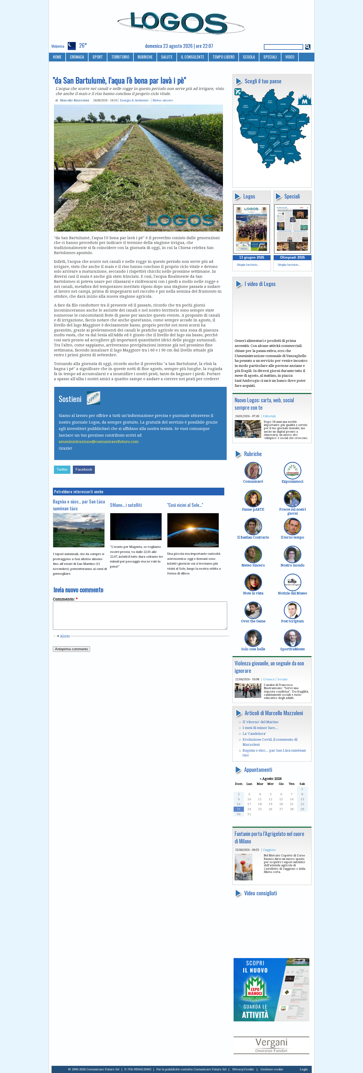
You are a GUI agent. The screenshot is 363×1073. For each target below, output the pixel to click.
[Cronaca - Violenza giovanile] (248, 697)
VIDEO (289, 57)
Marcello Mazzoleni (74, 100)
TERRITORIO (120, 57)
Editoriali (269, 416)
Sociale (282, 679)
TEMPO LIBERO (223, 57)
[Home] (181, 21)
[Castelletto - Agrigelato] (243, 879)
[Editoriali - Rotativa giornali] (248, 437)
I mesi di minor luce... (260, 728)
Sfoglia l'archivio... (248, 264)
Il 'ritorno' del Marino (260, 722)
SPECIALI (270, 57)
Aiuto (65, 636)
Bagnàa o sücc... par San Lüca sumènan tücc (79, 505)
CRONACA (77, 57)
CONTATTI (60, 65)
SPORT (97, 57)
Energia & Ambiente (134, 100)
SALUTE (166, 57)
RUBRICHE (145, 57)
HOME (57, 57)
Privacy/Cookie (243, 1069)
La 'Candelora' (254, 734)
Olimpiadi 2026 (292, 257)
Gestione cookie (271, 1069)
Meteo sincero (163, 100)
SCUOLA (249, 57)
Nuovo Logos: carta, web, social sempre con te (264, 403)
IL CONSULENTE (192, 57)
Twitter (62, 469)
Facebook (83, 469)
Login (304, 1069)
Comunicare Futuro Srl (209, 1069)
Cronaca (269, 679)
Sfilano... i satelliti (126, 504)
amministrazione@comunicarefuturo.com (99, 442)
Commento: (65, 599)
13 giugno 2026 (251, 257)
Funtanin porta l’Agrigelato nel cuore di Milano (269, 837)
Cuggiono (269, 849)
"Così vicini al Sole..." (185, 504)
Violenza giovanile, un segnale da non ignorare (269, 666)
